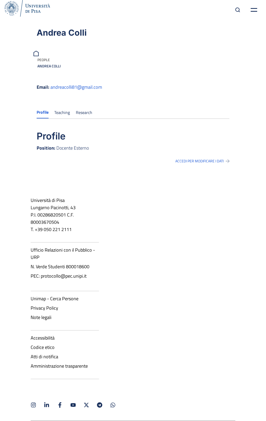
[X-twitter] (86, 405)
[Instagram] (33, 405)
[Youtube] (73, 405)
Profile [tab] (43, 112)
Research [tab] (84, 112)
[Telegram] (99, 405)
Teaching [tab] (62, 112)
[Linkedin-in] (46, 405)
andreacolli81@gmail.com (76, 87)
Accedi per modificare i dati (199, 161)
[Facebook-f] (60, 405)
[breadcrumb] (37, 53)
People (43, 59)
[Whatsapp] (113, 405)
